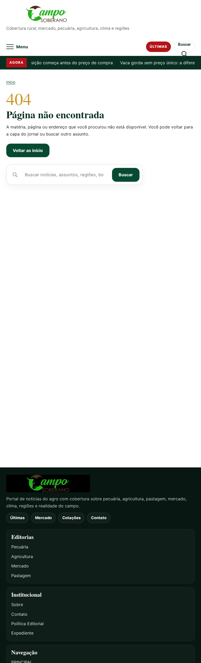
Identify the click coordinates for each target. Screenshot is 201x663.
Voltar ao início (28, 150)
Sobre (17, 604)
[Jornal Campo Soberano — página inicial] (100, 14)
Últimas (158, 46)
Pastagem (21, 575)
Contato (99, 517)
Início (10, 82)
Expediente (22, 633)
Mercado (43, 517)
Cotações (71, 517)
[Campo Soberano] (100, 483)
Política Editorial (27, 623)
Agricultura (22, 556)
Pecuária (19, 546)
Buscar (126, 174)
